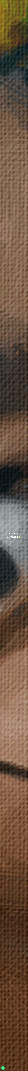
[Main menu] (25, 1)
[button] (3, 1068)
